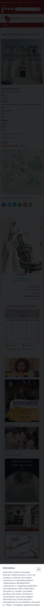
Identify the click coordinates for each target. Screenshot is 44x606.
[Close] (38, 569)
